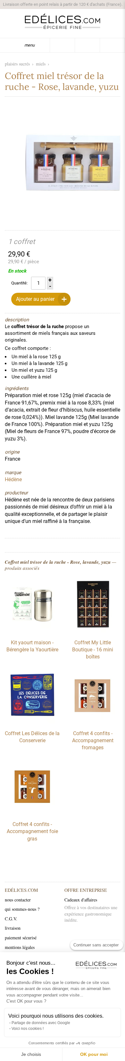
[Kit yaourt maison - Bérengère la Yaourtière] (32, 631)
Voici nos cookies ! (28, 1028)
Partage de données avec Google (41, 1023)
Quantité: (19, 283)
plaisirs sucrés (17, 64)
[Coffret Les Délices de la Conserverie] (32, 722)
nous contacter (18, 900)
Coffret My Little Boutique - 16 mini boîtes (92, 649)
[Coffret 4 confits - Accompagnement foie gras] (32, 812)
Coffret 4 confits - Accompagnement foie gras (32, 831)
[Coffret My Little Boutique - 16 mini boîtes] (92, 631)
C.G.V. (11, 919)
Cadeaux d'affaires (80, 900)
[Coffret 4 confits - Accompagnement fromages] (92, 722)
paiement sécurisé (21, 938)
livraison (13, 928)
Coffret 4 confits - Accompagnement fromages (92, 740)
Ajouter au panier (35, 299)
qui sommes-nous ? (22, 909)
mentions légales (20, 947)
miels (41, 64)
